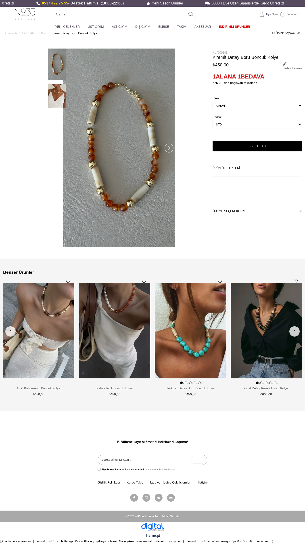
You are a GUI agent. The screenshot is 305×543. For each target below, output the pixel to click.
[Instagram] (146, 498)
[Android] (171, 498)
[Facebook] (134, 498)
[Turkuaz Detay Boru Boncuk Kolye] (190, 330)
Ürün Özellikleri (226, 168)
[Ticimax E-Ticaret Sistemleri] (153, 536)
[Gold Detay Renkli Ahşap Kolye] (266, 330)
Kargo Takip (135, 482)
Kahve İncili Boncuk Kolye (114, 388)
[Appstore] (159, 498)
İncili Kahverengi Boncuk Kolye (38, 388)
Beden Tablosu (292, 68)
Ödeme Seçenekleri (229, 211)
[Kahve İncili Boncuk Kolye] (114, 330)
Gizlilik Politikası (109, 482)
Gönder (198, 459)
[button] (181, 383)
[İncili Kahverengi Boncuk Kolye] (39, 330)
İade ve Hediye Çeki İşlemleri (170, 482)
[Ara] (191, 14)
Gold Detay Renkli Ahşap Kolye (266, 388)
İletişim (203, 482)
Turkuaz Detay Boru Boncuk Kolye (190, 388)
